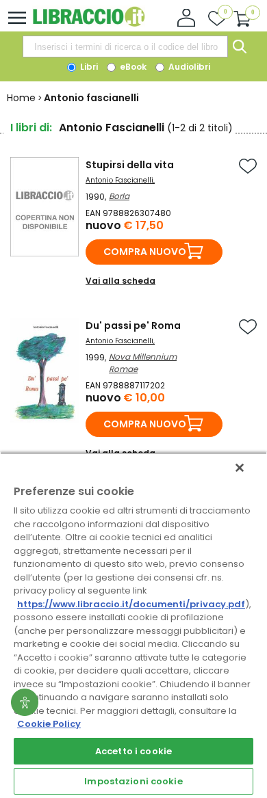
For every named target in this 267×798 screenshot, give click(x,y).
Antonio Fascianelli (119, 180)
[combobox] (125, 46)
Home (21, 98)
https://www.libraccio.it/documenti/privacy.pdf (131, 604)
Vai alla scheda (120, 281)
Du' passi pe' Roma (133, 325)
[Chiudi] (240, 468)
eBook (132, 66)
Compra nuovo (144, 251)
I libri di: (31, 127)
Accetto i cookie (133, 751)
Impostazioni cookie (133, 781)
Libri (88, 66)
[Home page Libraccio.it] (88, 23)
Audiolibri (188, 66)
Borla (119, 196)
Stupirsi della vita (130, 165)
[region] (133, 625)
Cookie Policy (49, 723)
